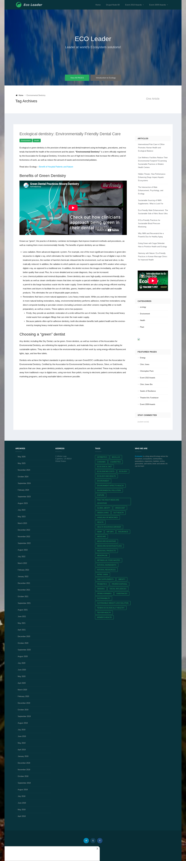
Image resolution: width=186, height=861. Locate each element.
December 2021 (24, 583)
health (100, 522)
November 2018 (24, 770)
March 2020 (22, 690)
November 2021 (24, 590)
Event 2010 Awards (133, 5)
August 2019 (23, 723)
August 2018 (23, 790)
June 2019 (22, 736)
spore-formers (104, 594)
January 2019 (23, 756)
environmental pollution (109, 490)
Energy (143, 358)
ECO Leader (93, 38)
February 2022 (23, 570)
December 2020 (24, 636)
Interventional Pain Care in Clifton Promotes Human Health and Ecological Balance (151, 147)
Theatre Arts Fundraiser (149, 398)
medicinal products (106, 551)
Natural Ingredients (106, 565)
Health (36, 140)
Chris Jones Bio (146, 384)
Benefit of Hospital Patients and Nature (56, 167)
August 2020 (23, 656)
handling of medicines (107, 517)
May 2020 (21, 676)
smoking (101, 589)
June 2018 (22, 803)
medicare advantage (106, 541)
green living (103, 513)
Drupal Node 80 (113, 5)
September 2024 (24, 483)
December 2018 (24, 763)
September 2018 (24, 783)
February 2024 (23, 490)
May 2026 (21, 457)
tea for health (104, 613)
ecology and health (106, 476)
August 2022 (23, 550)
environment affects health (110, 486)
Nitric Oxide (102, 574)
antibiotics (102, 457)
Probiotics (102, 584)
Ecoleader (139, 456)
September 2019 (24, 716)
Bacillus (116, 457)
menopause (102, 555)
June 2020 (22, 670)
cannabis (101, 462)
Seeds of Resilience (148, 391)
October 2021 (23, 596)
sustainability (103, 598)
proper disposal (119, 584)
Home (98, 5)
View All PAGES (77, 78)
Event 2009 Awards (157, 5)
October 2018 (23, 776)
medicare (101, 536)
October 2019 (23, 710)
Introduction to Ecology (106, 78)
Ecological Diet (104, 467)
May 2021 (21, 623)
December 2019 (24, 703)
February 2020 (23, 696)
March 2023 (22, 523)
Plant (142, 327)
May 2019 (21, 743)
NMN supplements (105, 579)
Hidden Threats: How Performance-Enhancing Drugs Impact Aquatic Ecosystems (152, 177)
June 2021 (22, 616)
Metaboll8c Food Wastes (108, 560)
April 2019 (22, 750)
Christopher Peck (147, 371)
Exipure (100, 495)
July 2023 (21, 510)
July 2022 (21, 557)
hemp (99, 532)
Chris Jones (144, 364)
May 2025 (21, 463)
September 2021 (24, 603)
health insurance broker (109, 527)
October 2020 (23, 643)
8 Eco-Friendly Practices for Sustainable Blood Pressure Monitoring (149, 223)
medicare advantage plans (109, 546)
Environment (26, 140)
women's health (104, 617)
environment (103, 481)
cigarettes (115, 462)
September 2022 (24, 543)
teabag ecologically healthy (110, 608)
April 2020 (22, 683)
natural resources (106, 570)
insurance (123, 532)
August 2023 (23, 503)
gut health (118, 513)
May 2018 (21, 810)
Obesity (121, 579)
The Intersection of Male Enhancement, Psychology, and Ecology (150, 190)
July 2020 (21, 663)
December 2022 (24, 530)
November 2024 (24, 470)
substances (121, 594)
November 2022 (24, 537)
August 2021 (23, 610)
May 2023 (21, 517)
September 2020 (24, 650)
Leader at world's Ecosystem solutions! (93, 47)
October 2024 (23, 477)
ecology (143, 307)
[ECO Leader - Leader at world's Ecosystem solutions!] (29, 5)
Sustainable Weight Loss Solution (113, 603)
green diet (120, 508)
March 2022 (22, 563)
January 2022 (23, 576)
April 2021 (22, 630)
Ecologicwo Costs (105, 471)
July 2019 (21, 730)
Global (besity (103, 508)
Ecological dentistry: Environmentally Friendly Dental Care (70, 134)
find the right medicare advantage (108, 501)
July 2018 (21, 796)
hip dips (110, 532)
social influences (117, 589)
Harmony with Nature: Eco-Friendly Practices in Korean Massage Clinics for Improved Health (152, 256)
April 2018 (22, 816)
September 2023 (24, 497)
